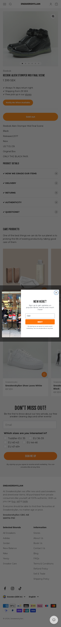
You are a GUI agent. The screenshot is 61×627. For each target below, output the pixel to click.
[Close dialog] (56, 292)
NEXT (40, 321)
